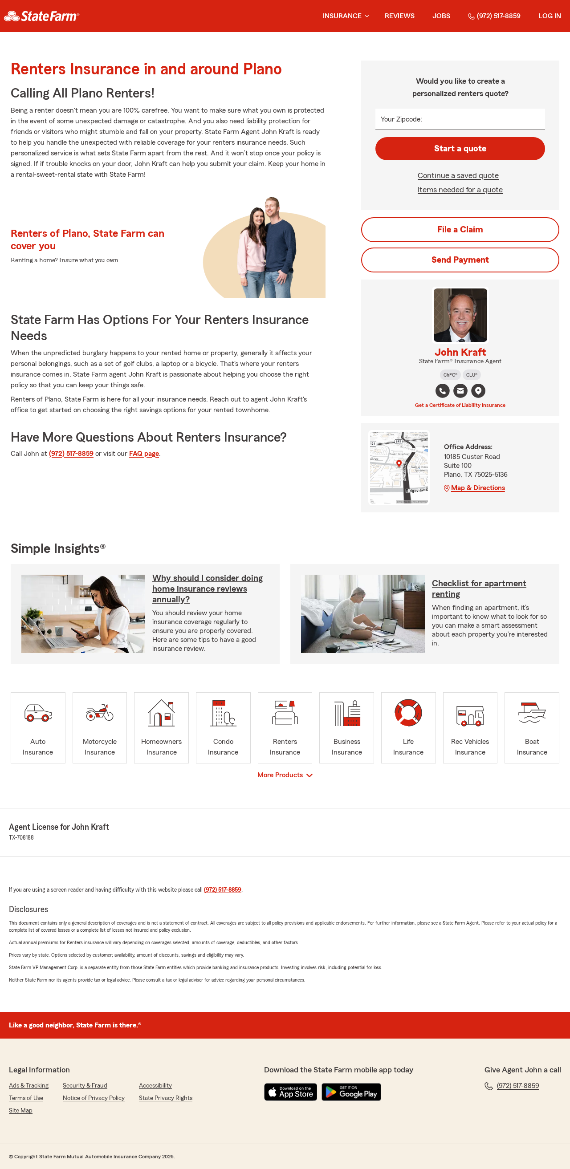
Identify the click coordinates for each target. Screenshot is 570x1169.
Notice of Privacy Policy (94, 1098)
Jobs (441, 16)
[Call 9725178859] (443, 391)
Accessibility (155, 1086)
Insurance (342, 16)
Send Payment (460, 260)
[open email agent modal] (460, 392)
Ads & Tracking (29, 1086)
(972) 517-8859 (499, 16)
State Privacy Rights (165, 1098)
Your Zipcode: (401, 119)
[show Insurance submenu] (365, 16)
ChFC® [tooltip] (450, 374)
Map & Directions (478, 487)
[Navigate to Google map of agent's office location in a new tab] (478, 391)
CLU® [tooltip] (471, 374)
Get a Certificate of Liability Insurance (460, 405)
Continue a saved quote (458, 175)
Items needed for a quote (460, 190)
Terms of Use (26, 1098)
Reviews (400, 16)
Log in (549, 16)
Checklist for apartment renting (479, 589)
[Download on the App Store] (291, 1092)
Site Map (21, 1111)
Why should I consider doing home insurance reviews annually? (207, 589)
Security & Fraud (85, 1086)
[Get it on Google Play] (351, 1092)
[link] (41, 16)
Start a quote (460, 148)
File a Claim (460, 229)
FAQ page (144, 453)
